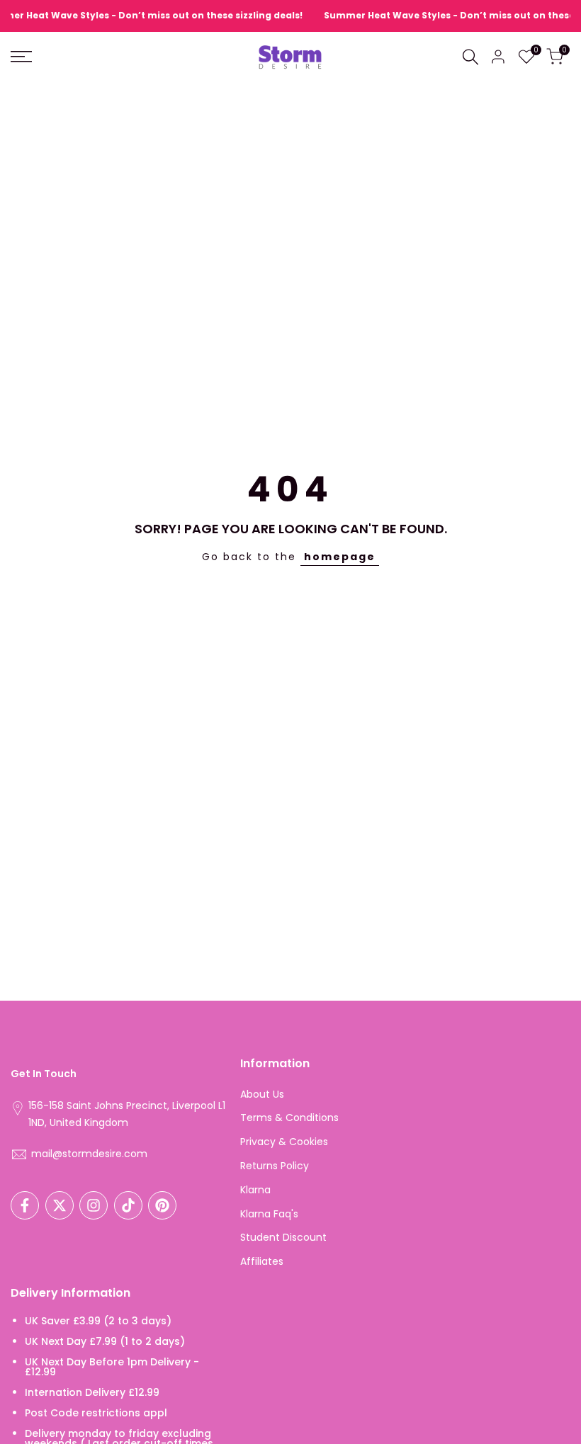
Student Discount (283, 1237)
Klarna (255, 1190)
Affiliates (261, 1261)
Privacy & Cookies (284, 1142)
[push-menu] (21, 56)
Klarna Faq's (269, 1214)
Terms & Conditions (289, 1117)
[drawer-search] (470, 57)
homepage (340, 557)
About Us (262, 1094)
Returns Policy (274, 1166)
